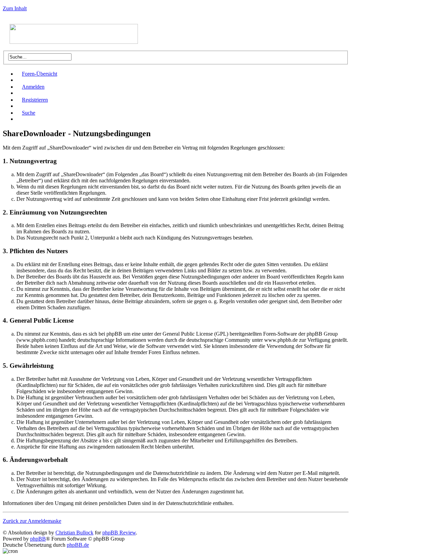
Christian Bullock (74, 532)
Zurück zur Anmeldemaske (32, 521)
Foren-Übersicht (39, 74)
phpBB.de (78, 545)
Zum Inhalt (15, 8)
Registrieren (35, 100)
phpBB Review (119, 532)
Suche (28, 113)
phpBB (38, 539)
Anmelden (33, 87)
